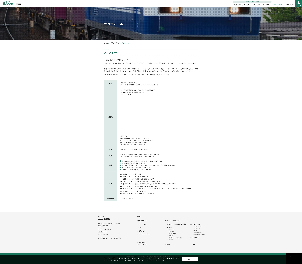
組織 (140, 227)
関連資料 (171, 239)
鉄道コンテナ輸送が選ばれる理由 (176, 224)
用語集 (195, 230)
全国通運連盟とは (278, 4)
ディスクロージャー (144, 234)
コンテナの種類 (172, 233)
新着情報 (167, 244)
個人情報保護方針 (116, 238)
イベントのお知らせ (198, 226)
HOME (106, 43)
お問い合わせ (289, 4)
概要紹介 (246, 4)
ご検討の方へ (256, 4)
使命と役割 (142, 231)
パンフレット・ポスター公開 (175, 237)
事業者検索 (266, 4)
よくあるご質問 (197, 228)
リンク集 (193, 244)
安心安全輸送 (172, 231)
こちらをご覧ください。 (127, 198)
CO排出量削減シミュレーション (142, 243)
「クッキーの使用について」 (151, 260)
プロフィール (142, 224)
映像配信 (171, 235)
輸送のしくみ (172, 229)
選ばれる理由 (237, 4)
